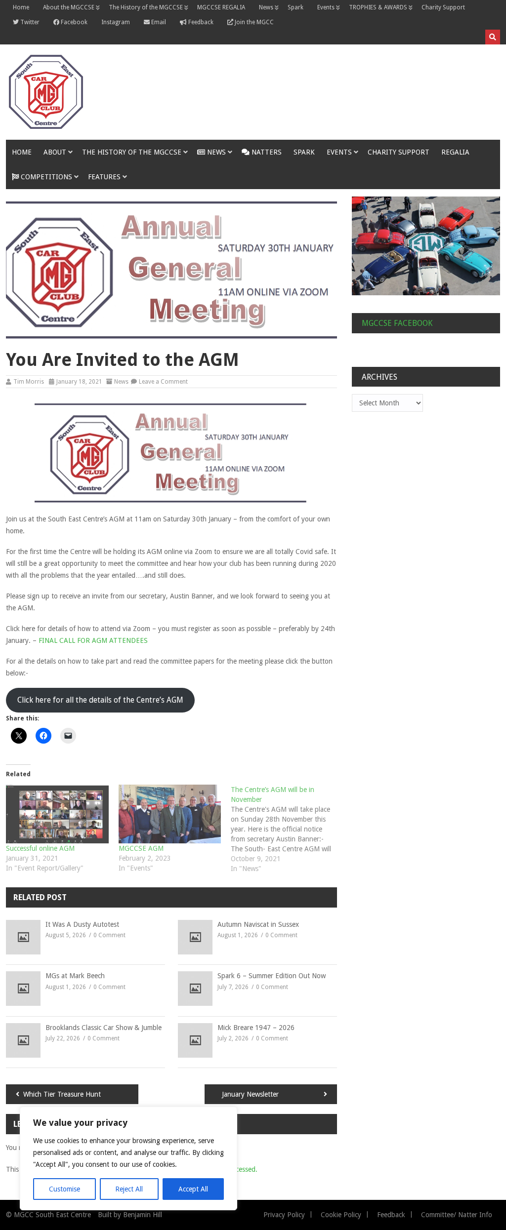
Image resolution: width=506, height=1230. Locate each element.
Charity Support (443, 7)
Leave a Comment (163, 381)
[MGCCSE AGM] (170, 814)
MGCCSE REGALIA (221, 7)
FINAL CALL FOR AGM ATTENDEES (93, 640)
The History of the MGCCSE (146, 7)
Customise (64, 1189)
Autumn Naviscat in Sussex (258, 924)
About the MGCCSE (68, 7)
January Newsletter (250, 1094)
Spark (295, 7)
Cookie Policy (341, 1215)
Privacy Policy (284, 1215)
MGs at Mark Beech (75, 976)
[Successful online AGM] (57, 814)
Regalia (455, 152)
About (54, 152)
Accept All (193, 1189)
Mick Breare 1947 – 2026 (256, 1028)
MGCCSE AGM (141, 848)
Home (21, 7)
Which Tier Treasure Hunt (62, 1094)
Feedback (391, 1215)
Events (326, 7)
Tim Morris (28, 381)
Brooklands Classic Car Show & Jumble (103, 1028)
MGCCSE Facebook (397, 323)
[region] (128, 1158)
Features (104, 177)
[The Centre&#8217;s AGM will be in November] (287, 829)
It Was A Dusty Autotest (82, 924)
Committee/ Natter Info (456, 1215)
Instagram (115, 22)
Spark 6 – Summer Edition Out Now (271, 976)
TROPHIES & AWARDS (378, 7)
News (266, 7)
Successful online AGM (40, 848)
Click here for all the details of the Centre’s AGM (100, 700)
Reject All (129, 1189)
